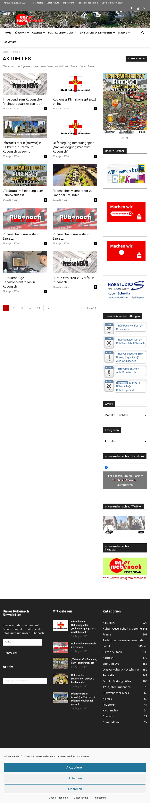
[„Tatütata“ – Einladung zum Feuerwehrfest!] (25, 175)
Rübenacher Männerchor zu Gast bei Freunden (82, 679)
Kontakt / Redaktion (88, 2)
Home (7, 32)
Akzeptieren (75, 767)
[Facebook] (131, 8)
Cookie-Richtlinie (58, 797)
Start (5, 51)
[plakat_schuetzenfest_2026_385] (125, 103)
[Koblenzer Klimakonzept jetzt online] (75, 84)
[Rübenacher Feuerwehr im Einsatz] (25, 219)
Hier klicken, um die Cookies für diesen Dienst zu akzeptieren (125, 480)
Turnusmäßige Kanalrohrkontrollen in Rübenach (19, 282)
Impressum (100, 797)
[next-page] (48, 308)
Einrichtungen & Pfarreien (96, 32)
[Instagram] (138, 8)
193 (39, 308)
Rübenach (20, 32)
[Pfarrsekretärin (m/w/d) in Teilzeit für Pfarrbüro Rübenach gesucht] (25, 127)
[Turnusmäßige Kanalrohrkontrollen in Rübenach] (25, 262)
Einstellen (75, 789)
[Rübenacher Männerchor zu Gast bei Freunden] (75, 175)
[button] (142, 33)
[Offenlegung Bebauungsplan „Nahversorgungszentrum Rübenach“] (75, 127)
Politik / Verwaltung (61, 32)
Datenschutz (81, 797)
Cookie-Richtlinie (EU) (112, 2)
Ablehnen (75, 778)
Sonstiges (10, 42)
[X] (144, 8)
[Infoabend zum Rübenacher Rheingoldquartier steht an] (25, 84)
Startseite (38, 2)
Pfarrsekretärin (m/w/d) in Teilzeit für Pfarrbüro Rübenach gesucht (22, 147)
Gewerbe (37, 32)
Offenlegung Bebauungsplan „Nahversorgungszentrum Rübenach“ (73, 147)
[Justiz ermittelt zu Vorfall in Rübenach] (75, 262)
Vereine (122, 32)
